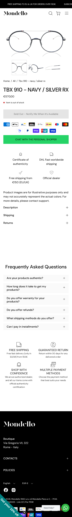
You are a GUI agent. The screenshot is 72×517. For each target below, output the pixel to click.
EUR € (25, 483)
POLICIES (9, 470)
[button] (11, 505)
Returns (8, 223)
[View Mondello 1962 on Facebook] (5, 490)
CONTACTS (10, 458)
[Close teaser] (24, 512)
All (14, 80)
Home (6, 80)
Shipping (8, 215)
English (6, 483)
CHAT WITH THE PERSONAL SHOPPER (36, 139)
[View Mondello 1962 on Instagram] (13, 490)
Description (10, 207)
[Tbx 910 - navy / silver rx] (19, 67)
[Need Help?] (65, 508)
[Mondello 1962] (15, 13)
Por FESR (29, 502)
